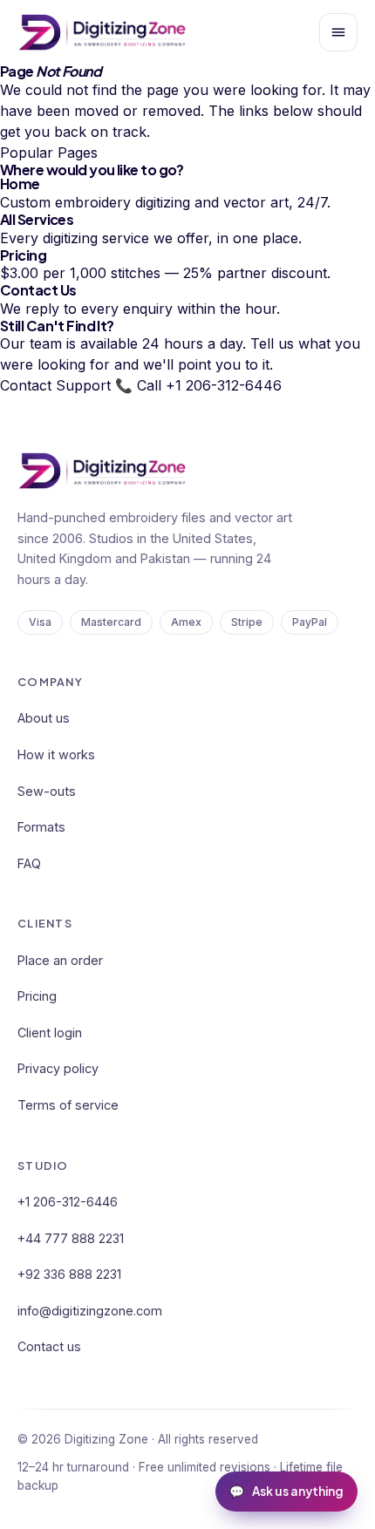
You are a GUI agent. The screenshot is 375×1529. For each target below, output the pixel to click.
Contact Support (55, 385)
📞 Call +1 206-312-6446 (198, 385)
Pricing (37, 996)
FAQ (29, 863)
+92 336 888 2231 (69, 1274)
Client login (49, 1032)
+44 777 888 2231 (70, 1238)
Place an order (60, 960)
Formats (41, 826)
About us (43, 717)
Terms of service (68, 1104)
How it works (56, 754)
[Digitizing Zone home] (102, 32)
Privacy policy (58, 1068)
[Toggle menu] (338, 32)
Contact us (49, 1346)
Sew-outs (46, 791)
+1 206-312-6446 (67, 1201)
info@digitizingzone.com (89, 1310)
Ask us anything (286, 1491)
